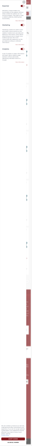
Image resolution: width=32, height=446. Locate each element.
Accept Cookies (13, 439)
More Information (20, 20)
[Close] (24, 2)
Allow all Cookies (13, 442)
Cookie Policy (5, 435)
